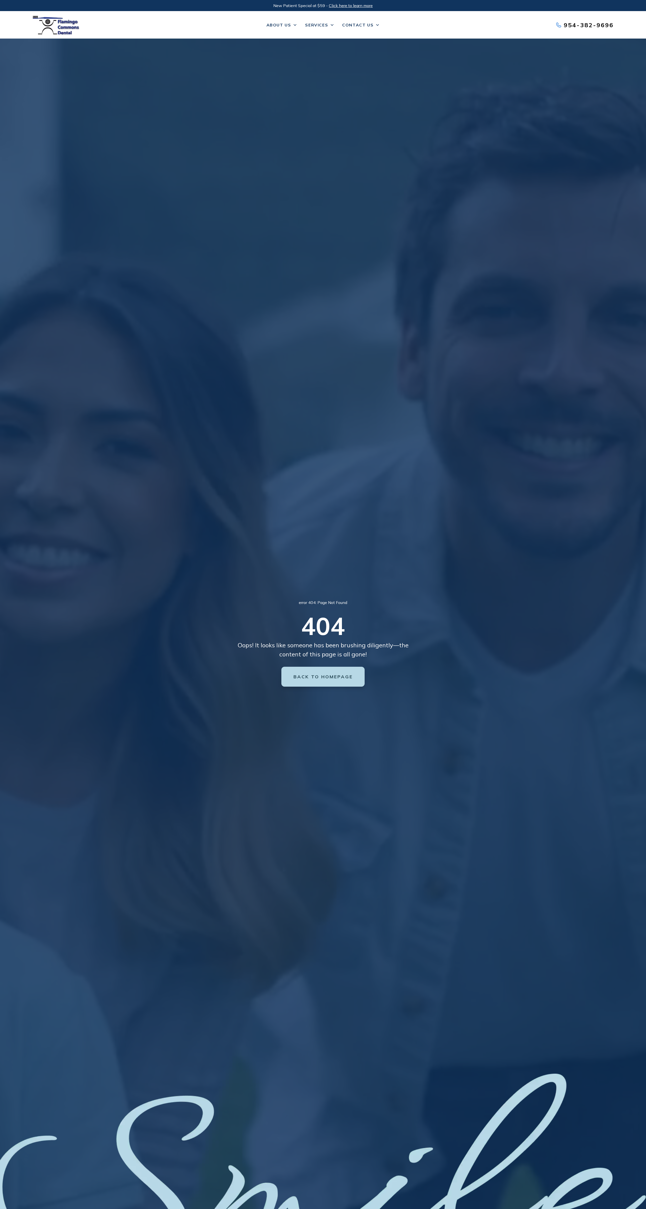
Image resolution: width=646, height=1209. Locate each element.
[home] (93, 25)
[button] (281, 25)
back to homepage (323, 677)
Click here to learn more (351, 5)
